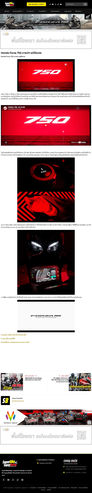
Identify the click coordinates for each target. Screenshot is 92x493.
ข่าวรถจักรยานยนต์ (63, 488)
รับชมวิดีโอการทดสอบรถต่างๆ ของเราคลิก (15, 342)
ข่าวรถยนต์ (30, 11)
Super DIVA (68, 11)
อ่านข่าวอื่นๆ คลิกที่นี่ (8, 338)
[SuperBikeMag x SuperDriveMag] (10, 463)
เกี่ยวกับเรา (78, 11)
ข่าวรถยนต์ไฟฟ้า (52, 488)
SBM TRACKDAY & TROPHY (36, 4)
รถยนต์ (43, 490)
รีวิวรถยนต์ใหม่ (42, 488)
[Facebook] (3, 480)
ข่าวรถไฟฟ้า (42, 11)
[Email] (22, 480)
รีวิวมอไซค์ (74, 488)
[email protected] (17, 401)
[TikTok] (17, 480)
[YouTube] (8, 480)
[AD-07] (46, 39)
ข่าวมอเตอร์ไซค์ (17, 11)
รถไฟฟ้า (49, 490)
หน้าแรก (6, 11)
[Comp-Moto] (70, 461)
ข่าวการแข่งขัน (55, 11)
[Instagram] (13, 480)
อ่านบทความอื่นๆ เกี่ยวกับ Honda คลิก (13, 335)
